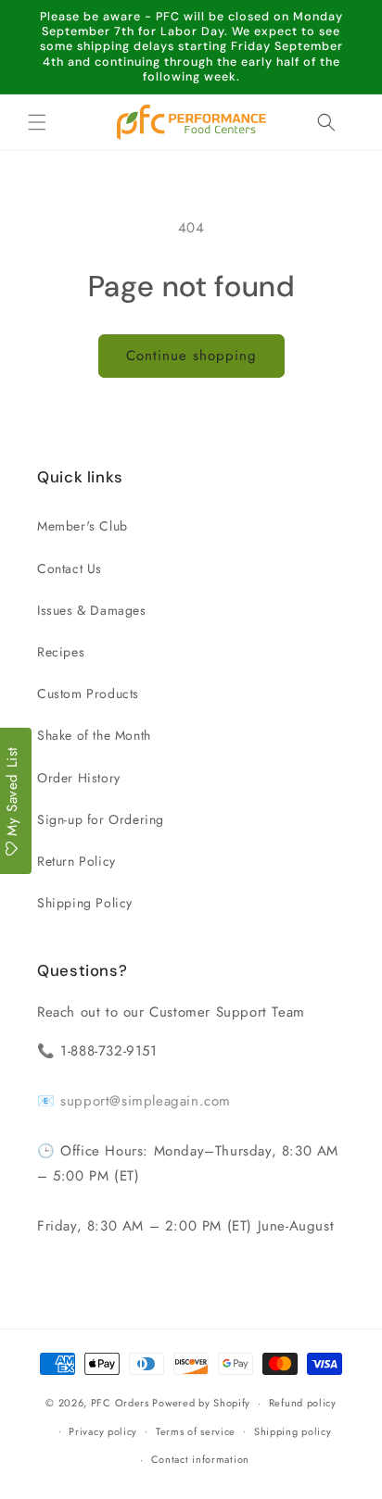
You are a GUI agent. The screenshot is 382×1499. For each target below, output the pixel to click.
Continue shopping (191, 355)
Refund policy (303, 1402)
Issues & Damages (91, 610)
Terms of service (196, 1431)
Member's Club (82, 526)
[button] (37, 122)
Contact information (200, 1459)
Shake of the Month (94, 735)
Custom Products (88, 693)
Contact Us (69, 568)
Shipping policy (293, 1431)
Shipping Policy (85, 902)
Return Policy (76, 861)
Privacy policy (103, 1431)
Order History (79, 777)
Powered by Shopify (201, 1402)
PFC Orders (120, 1402)
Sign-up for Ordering (100, 819)
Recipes (60, 652)
